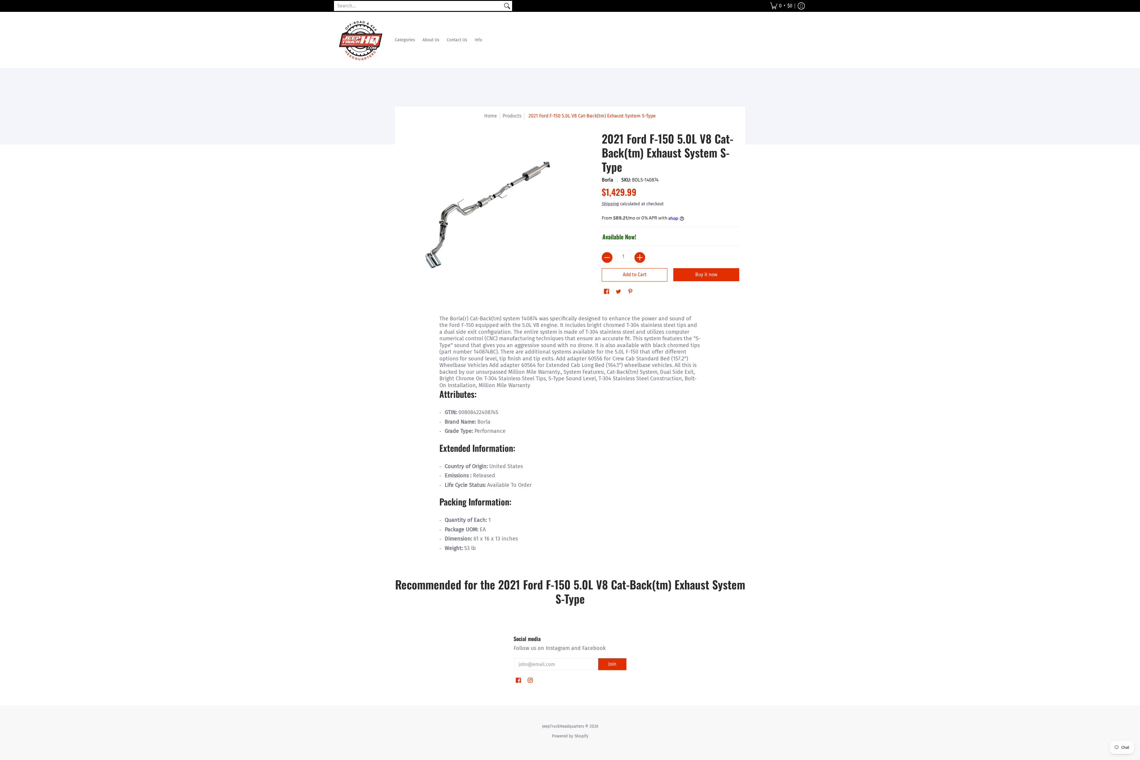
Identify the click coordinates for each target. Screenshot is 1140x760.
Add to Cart (635, 274)
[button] (781, 6)
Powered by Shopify (570, 736)
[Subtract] (607, 257)
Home (490, 116)
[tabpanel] (570, 436)
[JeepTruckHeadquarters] (360, 40)
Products (512, 116)
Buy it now (706, 274)
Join (612, 664)
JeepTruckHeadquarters (563, 726)
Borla (607, 180)
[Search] (507, 6)
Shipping (610, 203)
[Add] (639, 257)
